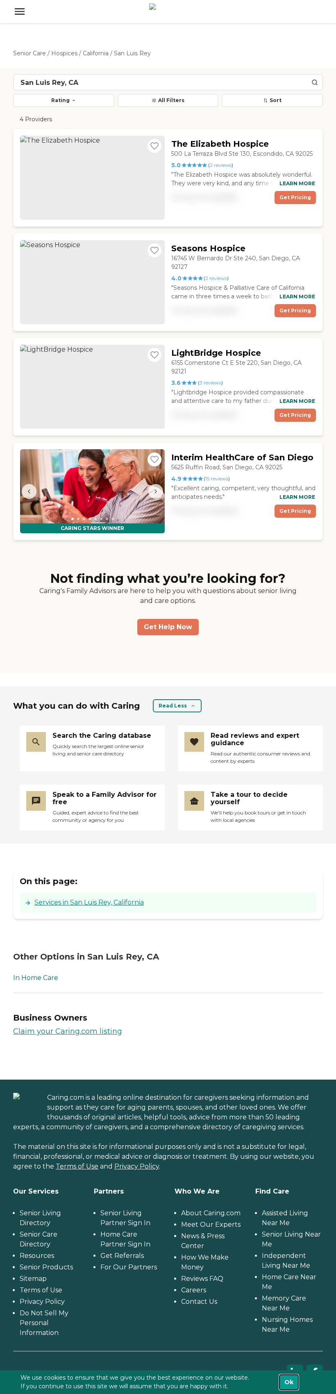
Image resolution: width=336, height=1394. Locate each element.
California (96, 53)
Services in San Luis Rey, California (89, 902)
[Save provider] (154, 146)
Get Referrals (122, 1256)
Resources (37, 1256)
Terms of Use (77, 1166)
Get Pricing (295, 197)
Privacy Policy (136, 1166)
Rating (60, 100)
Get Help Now (168, 627)
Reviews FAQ (202, 1279)
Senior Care (29, 53)
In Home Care (35, 978)
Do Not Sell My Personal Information (44, 1323)
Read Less (173, 706)
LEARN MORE (297, 183)
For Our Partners (128, 1267)
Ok (288, 1382)
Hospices (64, 53)
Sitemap (33, 1279)
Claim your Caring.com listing (67, 1031)
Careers (193, 1290)
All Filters (171, 100)
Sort (276, 100)
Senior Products (46, 1267)
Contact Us (199, 1301)
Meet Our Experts (211, 1224)
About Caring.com (211, 1213)
